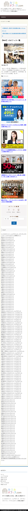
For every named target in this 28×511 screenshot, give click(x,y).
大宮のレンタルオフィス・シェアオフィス (11, 361)
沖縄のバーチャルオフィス (7, 309)
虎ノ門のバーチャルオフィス (8, 250)
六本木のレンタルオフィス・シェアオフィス (11, 346)
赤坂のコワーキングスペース (8, 409)
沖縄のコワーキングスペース (8, 453)
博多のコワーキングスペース (8, 446)
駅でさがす (3, 481)
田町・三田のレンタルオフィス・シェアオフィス (12, 351)
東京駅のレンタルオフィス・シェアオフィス (11, 326)
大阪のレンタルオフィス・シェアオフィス (11, 378)
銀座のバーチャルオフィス (7, 264)
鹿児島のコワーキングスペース (8, 451)
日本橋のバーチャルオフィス (8, 265)
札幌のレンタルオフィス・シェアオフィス (11, 364)
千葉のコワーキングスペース (8, 431)
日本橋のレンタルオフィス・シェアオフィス (11, 337)
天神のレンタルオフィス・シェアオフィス (11, 391)
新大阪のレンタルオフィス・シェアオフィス (11, 381)
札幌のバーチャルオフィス (7, 277)
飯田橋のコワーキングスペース (8, 419)
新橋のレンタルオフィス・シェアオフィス (11, 334)
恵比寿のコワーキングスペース (8, 403)
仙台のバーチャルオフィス (7, 279)
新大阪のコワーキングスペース (8, 443)
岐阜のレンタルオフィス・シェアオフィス (11, 374)
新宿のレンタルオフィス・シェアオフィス (11, 319)
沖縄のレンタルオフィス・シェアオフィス (11, 398)
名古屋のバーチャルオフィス (8, 294)
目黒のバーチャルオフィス (7, 274)
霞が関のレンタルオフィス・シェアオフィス (11, 332)
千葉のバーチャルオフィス (7, 290)
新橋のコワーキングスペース (8, 413)
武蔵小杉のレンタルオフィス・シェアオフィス (12, 356)
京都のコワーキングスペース (8, 438)
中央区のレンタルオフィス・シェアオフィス (11, 322)
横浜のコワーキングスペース (8, 428)
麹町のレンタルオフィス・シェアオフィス (11, 339)
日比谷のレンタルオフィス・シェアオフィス (11, 331)
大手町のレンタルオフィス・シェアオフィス (11, 329)
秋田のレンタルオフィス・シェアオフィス (11, 366)
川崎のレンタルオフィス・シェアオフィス (11, 358)
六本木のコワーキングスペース (8, 411)
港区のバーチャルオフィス (7, 243)
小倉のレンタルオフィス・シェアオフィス (11, 394)
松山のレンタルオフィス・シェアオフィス (11, 386)
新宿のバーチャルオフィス (7, 259)
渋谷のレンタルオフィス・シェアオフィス (11, 311)
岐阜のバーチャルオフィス (7, 295)
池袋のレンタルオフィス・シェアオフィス (11, 321)
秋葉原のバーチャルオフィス (8, 270)
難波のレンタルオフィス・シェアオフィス (11, 379)
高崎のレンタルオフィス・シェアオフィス (11, 371)
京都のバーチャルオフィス (7, 297)
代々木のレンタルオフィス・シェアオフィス (11, 314)
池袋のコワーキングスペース (8, 406)
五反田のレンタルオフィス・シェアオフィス (11, 352)
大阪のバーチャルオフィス (7, 299)
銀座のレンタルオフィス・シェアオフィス (11, 324)
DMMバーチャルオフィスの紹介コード (10, 456)
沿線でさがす (4, 479)
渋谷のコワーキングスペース (8, 399)
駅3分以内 (5, 76)
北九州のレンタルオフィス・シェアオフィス (11, 393)
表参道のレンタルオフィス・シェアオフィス (11, 312)
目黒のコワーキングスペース (8, 404)
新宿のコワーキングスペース (8, 401)
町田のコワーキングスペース (8, 426)
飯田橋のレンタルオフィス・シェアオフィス (11, 336)
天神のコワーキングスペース (8, 448)
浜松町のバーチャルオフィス (8, 257)
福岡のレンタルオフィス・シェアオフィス (11, 388)
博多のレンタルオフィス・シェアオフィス (11, 389)
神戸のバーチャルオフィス (7, 302)
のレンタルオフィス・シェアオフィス (12, 368)
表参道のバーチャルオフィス (8, 245)
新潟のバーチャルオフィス (7, 280)
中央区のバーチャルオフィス (8, 262)
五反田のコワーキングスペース (8, 423)
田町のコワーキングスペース (8, 414)
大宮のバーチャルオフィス (7, 285)
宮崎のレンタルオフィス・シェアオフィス (11, 396)
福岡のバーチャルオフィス (7, 307)
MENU (4, 17)
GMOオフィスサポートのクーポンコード (10, 455)
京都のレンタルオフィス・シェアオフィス (11, 376)
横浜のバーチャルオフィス (7, 287)
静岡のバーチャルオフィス (7, 292)
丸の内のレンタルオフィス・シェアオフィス (11, 327)
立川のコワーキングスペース (8, 425)
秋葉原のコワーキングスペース (8, 421)
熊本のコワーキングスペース (8, 450)
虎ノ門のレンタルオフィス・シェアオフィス (11, 347)
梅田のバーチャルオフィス (7, 301)
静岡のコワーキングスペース (8, 435)
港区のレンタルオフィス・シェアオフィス (11, 344)
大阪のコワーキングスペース (8, 440)
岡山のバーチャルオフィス (7, 306)
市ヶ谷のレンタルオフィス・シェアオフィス (11, 342)
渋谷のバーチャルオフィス (7, 238)
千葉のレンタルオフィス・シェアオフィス (11, 363)
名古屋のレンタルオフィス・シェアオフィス (11, 373)
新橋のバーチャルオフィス (7, 252)
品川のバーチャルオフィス (7, 254)
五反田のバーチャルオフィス (8, 275)
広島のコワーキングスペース (8, 445)
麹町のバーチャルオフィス (7, 269)
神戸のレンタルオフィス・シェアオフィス (11, 383)
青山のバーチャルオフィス (7, 242)
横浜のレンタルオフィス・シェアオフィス (11, 354)
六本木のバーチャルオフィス (8, 249)
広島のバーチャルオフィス (7, 304)
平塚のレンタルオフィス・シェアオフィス (11, 359)
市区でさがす (4, 477)
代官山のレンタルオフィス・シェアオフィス (11, 317)
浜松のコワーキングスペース (8, 436)
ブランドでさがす (5, 482)
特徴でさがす (4, 484)
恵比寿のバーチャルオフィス (8, 240)
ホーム (2, 474)
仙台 (2, 368)
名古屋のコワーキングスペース (8, 433)
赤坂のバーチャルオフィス (7, 247)
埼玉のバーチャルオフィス (7, 284)
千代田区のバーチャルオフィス (8, 267)
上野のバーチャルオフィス (7, 272)
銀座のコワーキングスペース (8, 408)
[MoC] (14, 53)
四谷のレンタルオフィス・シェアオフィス (11, 341)
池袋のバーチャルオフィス (7, 260)
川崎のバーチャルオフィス (7, 289)
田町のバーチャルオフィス (7, 255)
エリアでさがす (4, 476)
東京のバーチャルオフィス (7, 237)
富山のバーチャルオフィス (7, 282)
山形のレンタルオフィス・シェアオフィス (11, 369)
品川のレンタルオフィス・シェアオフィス (11, 349)
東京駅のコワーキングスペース (8, 418)
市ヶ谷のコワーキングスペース (8, 416)
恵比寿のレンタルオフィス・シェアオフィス (11, 316)
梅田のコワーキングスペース (8, 441)
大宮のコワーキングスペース (8, 430)
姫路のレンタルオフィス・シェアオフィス (11, 384)
